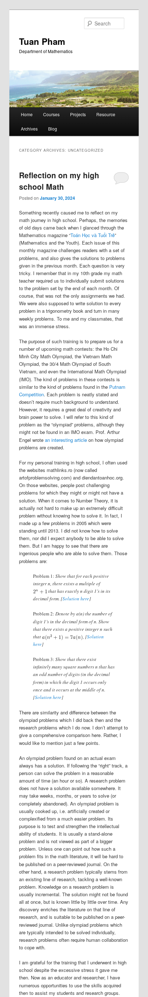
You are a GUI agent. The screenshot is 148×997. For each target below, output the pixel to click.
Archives (29, 129)
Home (27, 114)
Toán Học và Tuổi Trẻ (92, 235)
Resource (105, 114)
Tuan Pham (42, 41)
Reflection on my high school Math (59, 181)
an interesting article (66, 439)
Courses (51, 114)
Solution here (76, 598)
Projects (78, 114)
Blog (52, 129)
